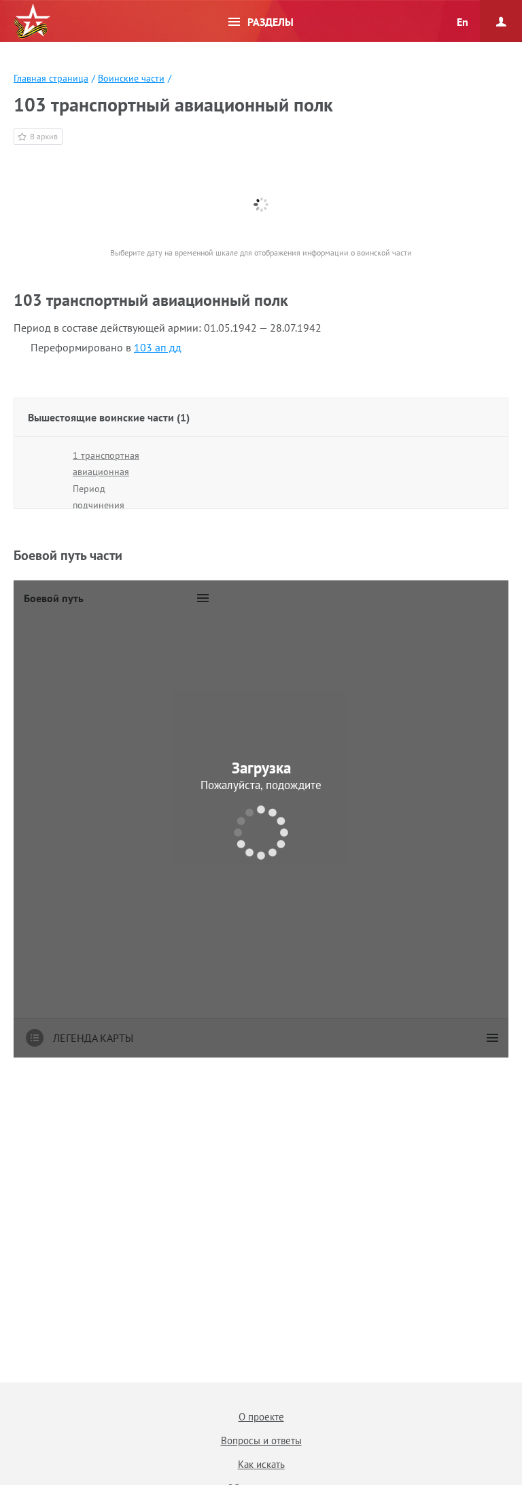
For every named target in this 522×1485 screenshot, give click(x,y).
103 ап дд (157, 347)
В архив (44, 136)
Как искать (261, 1464)
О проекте (261, 1416)
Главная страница (51, 78)
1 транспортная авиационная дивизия (106, 471)
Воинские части (131, 78)
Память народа (32, 21)
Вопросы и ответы (261, 1440)
